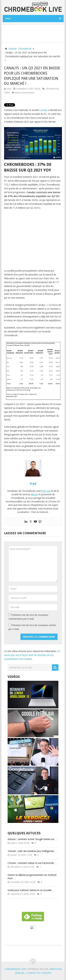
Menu (8, 18)
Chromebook (52, 88)
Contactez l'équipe (39, 973)
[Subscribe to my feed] (33, 928)
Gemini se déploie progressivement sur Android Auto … (32, 877)
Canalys (43, 110)
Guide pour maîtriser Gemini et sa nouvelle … (31, 890)
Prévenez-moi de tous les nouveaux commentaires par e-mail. (28, 617)
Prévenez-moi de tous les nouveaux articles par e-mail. (32, 627)
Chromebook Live (15, 969)
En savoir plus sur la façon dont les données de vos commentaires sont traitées (32, 655)
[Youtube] (35, 521)
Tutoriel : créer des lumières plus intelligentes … (32, 851)
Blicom (34, 494)
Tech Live (45, 491)
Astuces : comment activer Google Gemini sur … (32, 839)
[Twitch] (40, 521)
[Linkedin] (25, 521)
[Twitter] (30, 521)
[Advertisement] (34, 33)
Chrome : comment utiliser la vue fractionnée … (32, 863)
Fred (9, 88)
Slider (7, 92)
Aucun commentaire (24, 92)
